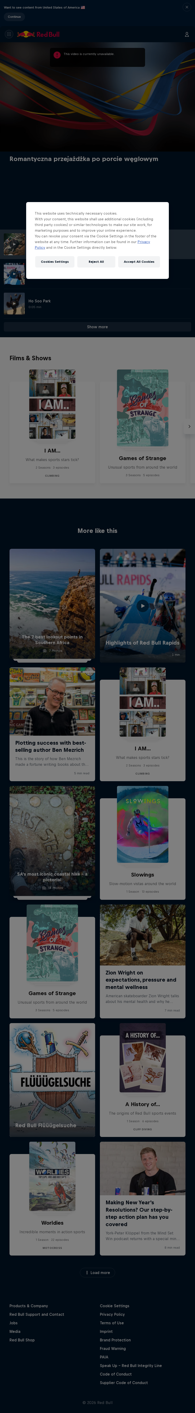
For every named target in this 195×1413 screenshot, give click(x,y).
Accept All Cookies (139, 261)
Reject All (96, 261)
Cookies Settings (55, 261)
